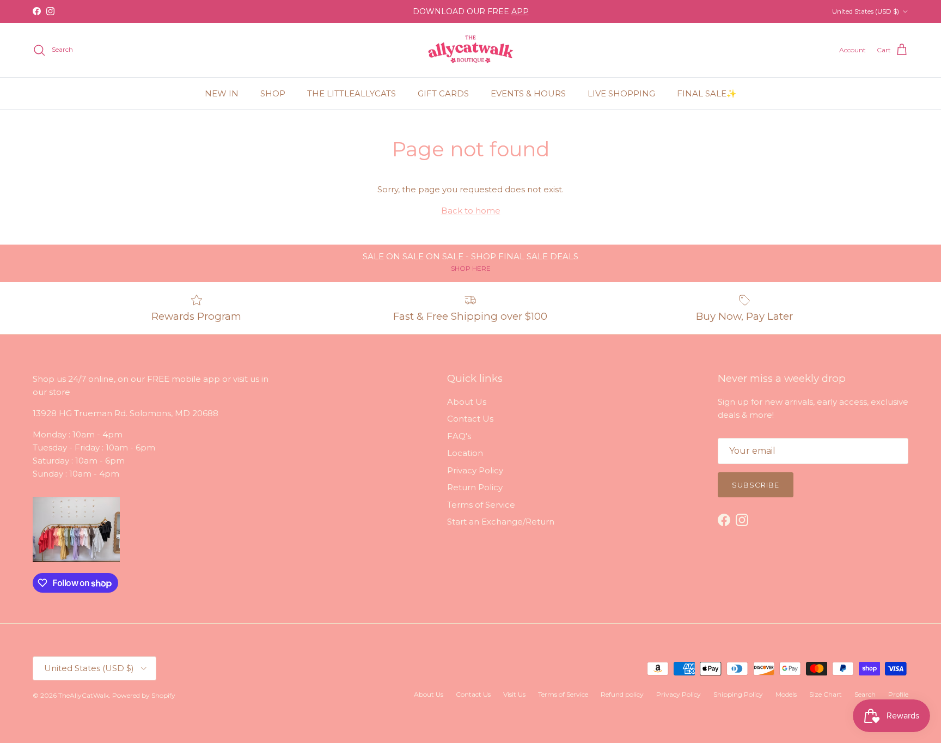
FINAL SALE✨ (707, 93)
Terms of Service (481, 505)
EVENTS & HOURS (528, 93)
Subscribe (755, 484)
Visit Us (514, 694)
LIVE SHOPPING (621, 93)
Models (786, 694)
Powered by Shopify (143, 695)
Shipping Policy (738, 694)
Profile (898, 694)
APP (520, 11)
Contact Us (470, 418)
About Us (466, 402)
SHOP (272, 93)
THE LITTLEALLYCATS (351, 93)
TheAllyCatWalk (83, 695)
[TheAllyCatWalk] (470, 50)
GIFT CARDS (443, 93)
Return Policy (475, 487)
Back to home (470, 210)
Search (865, 694)
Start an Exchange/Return (500, 521)
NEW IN (222, 93)
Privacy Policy (475, 470)
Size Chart (825, 694)
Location (465, 453)
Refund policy (622, 694)
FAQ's (459, 436)
